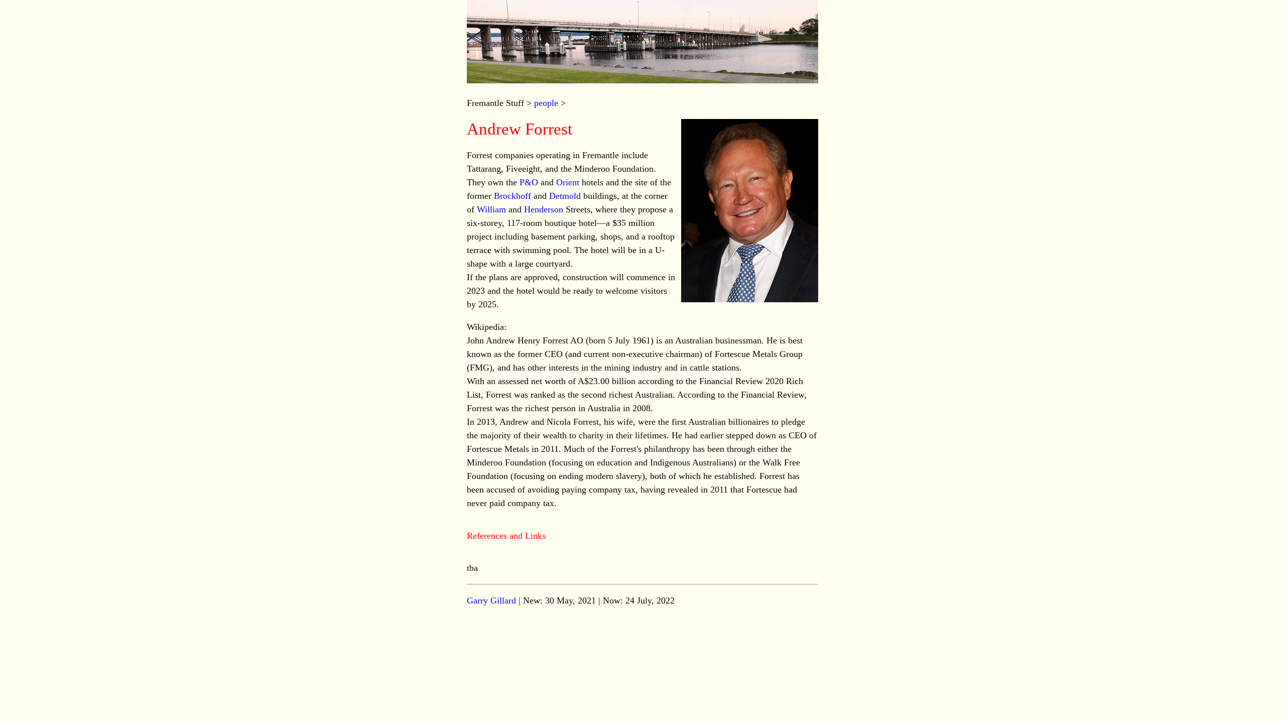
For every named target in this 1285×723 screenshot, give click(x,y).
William (491, 209)
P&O (529, 182)
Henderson (543, 209)
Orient (567, 182)
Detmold (565, 196)
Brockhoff (512, 196)
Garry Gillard (491, 600)
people (546, 103)
